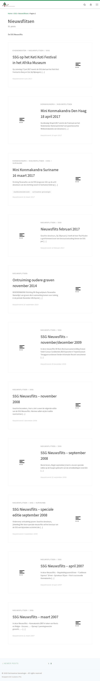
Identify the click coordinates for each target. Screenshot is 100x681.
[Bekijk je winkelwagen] (91, 4)
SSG (15, 13)
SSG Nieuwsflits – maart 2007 (35, 616)
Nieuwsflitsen (23, 13)
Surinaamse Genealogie (17, 673)
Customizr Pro (16, 677)
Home (10, 13)
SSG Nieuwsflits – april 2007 (62, 566)
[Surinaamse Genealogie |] (9, 4)
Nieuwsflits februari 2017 (60, 229)
